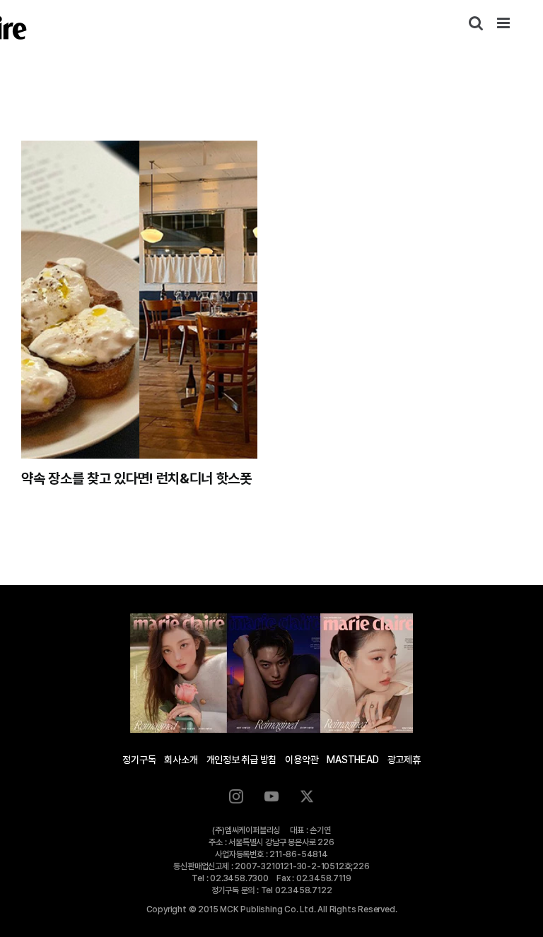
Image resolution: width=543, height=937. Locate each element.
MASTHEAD (352, 759)
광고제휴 (404, 759)
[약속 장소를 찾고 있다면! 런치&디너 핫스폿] (139, 300)
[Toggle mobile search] (476, 23)
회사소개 (180, 759)
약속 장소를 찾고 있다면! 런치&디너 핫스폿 (136, 478)
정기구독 (139, 759)
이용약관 (301, 759)
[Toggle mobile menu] (504, 23)
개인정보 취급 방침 (241, 759)
